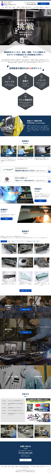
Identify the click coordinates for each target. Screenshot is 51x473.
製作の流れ (25, 332)
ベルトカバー (4, 241)
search (49, 7)
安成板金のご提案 (25, 309)
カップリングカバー (21, 241)
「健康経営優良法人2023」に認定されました (15, 407)
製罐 (37, 241)
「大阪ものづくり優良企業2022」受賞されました (15, 410)
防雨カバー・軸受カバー (12, 241)
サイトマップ (47, 466)
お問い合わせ (43, 3)
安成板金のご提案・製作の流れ (26, 7)
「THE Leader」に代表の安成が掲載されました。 (15, 400)
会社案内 (6, 7)
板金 (34, 241)
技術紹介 (10, 7)
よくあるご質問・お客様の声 (38, 7)
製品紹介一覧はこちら (25, 290)
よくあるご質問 (32, 466)
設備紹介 (18, 7)
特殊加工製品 (29, 241)
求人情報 (46, 7)
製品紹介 (14, 7)
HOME (3, 7)
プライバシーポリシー (25, 468)
